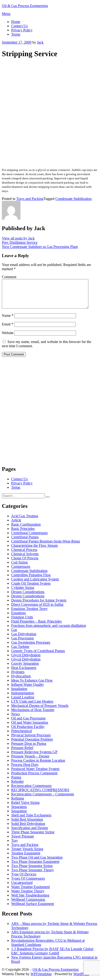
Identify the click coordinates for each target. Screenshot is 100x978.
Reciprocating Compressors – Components (42, 794)
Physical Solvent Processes (31, 735)
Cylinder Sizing (22, 588)
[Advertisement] (50, 113)
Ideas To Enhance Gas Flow (32, 680)
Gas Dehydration (23, 634)
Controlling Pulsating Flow (31, 575)
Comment (9, 277)
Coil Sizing (19, 562)
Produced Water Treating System (35, 769)
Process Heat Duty (25, 765)
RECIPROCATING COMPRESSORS (40, 790)
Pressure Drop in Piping (28, 743)
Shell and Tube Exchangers (31, 815)
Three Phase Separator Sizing (32, 832)
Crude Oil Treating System (30, 583)
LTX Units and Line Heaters (32, 701)
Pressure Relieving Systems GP (34, 752)
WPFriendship (41, 974)
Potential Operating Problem (32, 739)
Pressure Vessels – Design (30, 756)
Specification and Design (29, 828)
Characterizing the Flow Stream (34, 545)
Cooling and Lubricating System (35, 579)
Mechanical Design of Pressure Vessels (39, 706)
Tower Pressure (22, 836)
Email (7, 324)
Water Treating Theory (27, 891)
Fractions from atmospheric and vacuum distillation (48, 625)
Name (7, 315)
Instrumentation (22, 693)
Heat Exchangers (23, 668)
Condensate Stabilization (73, 199)
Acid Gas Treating (24, 516)
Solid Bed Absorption (27, 819)
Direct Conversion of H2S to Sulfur (37, 604)
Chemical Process (24, 550)
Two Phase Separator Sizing (32, 866)
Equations (18, 613)
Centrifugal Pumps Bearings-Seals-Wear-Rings (45, 541)
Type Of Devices (23, 874)
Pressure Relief (22, 748)
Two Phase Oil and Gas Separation (37, 857)
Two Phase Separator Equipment (35, 862)
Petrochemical (21, 731)
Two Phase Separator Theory (32, 870)
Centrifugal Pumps (25, 537)
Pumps (16, 777)
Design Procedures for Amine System (38, 600)
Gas (14, 630)
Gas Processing (22, 638)
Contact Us (19, 26)
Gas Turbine (20, 647)
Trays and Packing (29, 199)
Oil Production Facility (28, 727)
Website (7, 333)
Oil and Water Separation (29, 722)
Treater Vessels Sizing (27, 849)
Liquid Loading (22, 697)
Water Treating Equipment (30, 887)
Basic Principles (23, 529)
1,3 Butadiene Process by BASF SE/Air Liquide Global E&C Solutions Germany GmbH (52, 951)
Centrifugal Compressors (29, 533)
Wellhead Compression (28, 899)
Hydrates (17, 672)
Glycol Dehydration (25, 655)
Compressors (20, 566)
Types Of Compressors (28, 878)
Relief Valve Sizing (25, 803)
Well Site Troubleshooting (30, 895)
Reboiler (17, 781)
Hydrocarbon (21, 676)
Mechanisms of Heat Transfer (32, 710)
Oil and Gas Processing (28, 718)
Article (16, 520)
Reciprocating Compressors (31, 786)
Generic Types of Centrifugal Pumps (38, 651)
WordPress (81, 974)
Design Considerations (27, 592)
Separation (19, 807)
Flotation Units (22, 617)
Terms (15, 34)
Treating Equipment (25, 853)
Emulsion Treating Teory (29, 609)
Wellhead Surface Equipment (32, 904)
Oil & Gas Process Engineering (25, 6)
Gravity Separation (25, 663)
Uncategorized (22, 883)
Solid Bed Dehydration (28, 824)
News (15, 714)
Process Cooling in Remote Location (38, 760)
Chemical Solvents (25, 554)
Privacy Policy (22, 30)
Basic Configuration (26, 524)
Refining (17, 798)
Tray (14, 840)
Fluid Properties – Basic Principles (36, 621)
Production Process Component (34, 773)
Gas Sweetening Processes (30, 642)
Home (15, 22)
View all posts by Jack (18, 238)
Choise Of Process (24, 558)
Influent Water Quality (27, 684)
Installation (19, 689)
